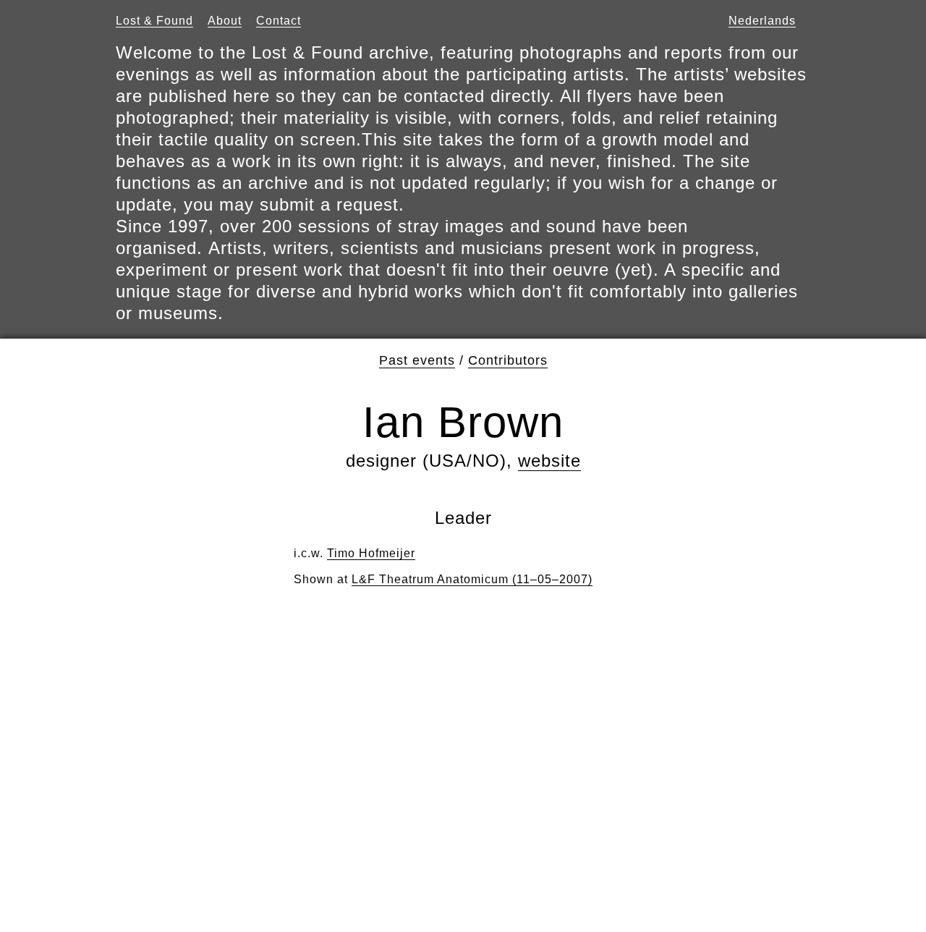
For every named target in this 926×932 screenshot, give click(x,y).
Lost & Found (154, 20)
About (225, 20)
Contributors (508, 360)
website (549, 460)
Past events (417, 360)
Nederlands (762, 20)
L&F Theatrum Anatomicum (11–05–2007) (472, 579)
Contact (278, 20)
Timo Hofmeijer (371, 553)
